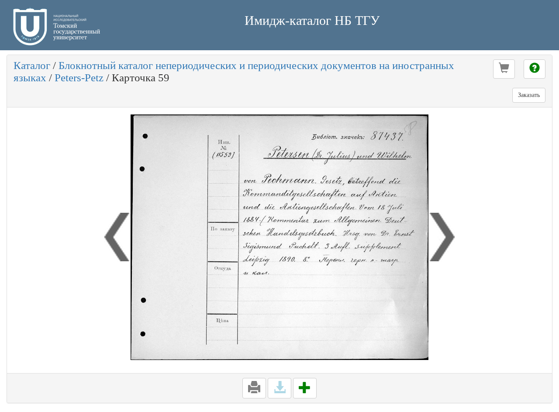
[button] (504, 69)
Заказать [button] (529, 95)
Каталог (32, 65)
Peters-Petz (79, 77)
